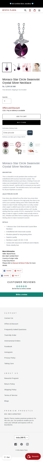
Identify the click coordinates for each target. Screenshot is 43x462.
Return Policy (24, 263)
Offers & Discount (11, 324)
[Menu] (39, 10)
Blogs (6, 401)
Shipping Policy (10, 390)
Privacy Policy (9, 358)
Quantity (4, 97)
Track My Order (10, 335)
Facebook (8, 346)
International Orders (12, 341)
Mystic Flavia (9, 10)
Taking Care (9, 363)
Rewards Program (11, 378)
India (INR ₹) (21, 438)
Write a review (21, 294)
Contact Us (8, 318)
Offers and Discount (11, 108)
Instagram (8, 352)
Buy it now (21, 122)
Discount (16, 263)
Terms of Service (10, 395)
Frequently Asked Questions (15, 329)
